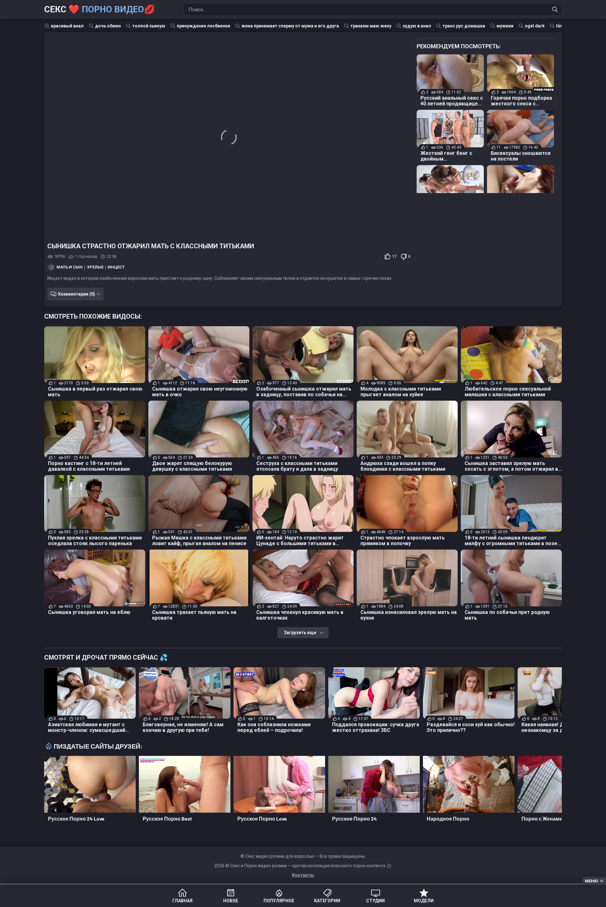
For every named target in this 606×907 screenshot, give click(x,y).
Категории (327, 900)
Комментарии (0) (76, 294)
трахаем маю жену (370, 25)
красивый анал (67, 25)
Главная (182, 900)
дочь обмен (108, 25)
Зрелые (95, 267)
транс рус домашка (464, 25)
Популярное (279, 900)
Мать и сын (69, 267)
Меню (591, 881)
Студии (375, 900)
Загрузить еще (300, 632)
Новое (230, 900)
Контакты (303, 875)
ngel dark (535, 25)
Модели (424, 900)
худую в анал (417, 25)
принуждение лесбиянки (203, 25)
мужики (505, 25)
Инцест (116, 267)
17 (394, 256)
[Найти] (555, 9)
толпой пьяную (148, 25)
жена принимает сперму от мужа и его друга (290, 25)
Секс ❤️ (99, 9)
